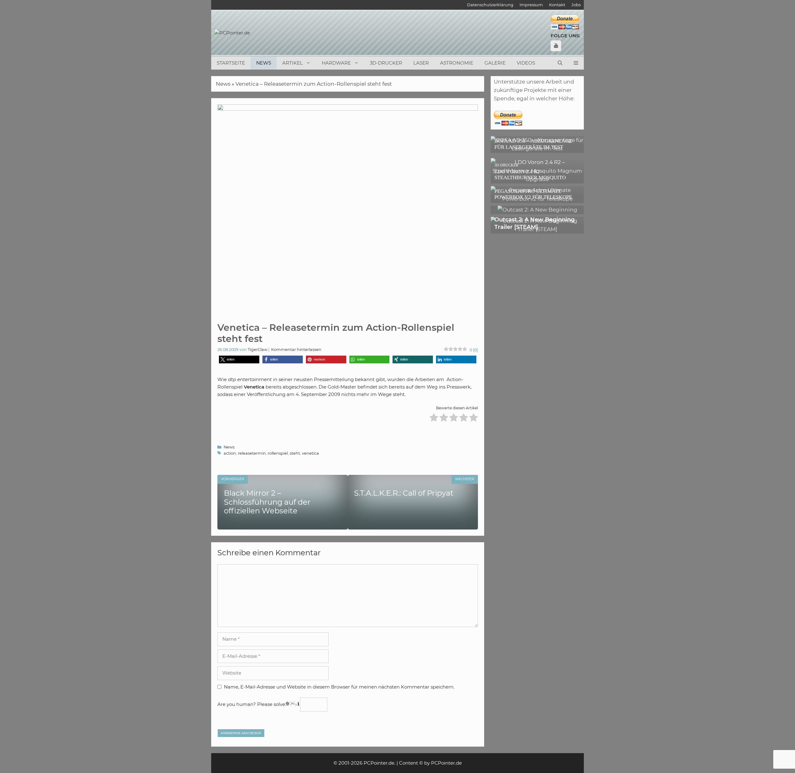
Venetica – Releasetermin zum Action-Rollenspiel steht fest (313, 84)
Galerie (495, 63)
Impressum (531, 4)
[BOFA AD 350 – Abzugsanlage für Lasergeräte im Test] (537, 148)
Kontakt (557, 4)
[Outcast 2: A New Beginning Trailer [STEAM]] (537, 229)
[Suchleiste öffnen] (560, 63)
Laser (421, 63)
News (263, 63)
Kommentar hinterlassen (296, 349)
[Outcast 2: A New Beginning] (537, 210)
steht (295, 453)
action (230, 453)
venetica (310, 453)
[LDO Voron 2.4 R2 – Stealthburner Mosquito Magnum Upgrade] (537, 179)
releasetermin (252, 453)
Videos (526, 63)
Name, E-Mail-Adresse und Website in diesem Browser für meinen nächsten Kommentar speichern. (339, 687)
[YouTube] (556, 45)
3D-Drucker (386, 63)
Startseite (231, 63)
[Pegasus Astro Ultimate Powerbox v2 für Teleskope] (537, 199)
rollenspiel (278, 453)
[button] (576, 63)
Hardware (336, 63)
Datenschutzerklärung (490, 4)
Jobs (576, 4)
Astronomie (456, 63)
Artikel (292, 63)
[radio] (433, 418)
